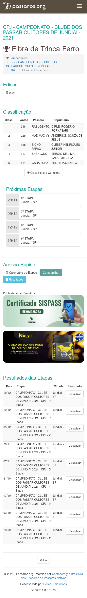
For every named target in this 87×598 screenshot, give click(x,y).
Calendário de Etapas (22, 272)
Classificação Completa (45, 173)
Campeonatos (18, 58)
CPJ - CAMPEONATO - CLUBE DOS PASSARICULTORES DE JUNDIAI (31, 64)
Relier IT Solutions (55, 584)
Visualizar (75, 394)
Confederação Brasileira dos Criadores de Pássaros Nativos (52, 576)
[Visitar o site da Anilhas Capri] (43, 311)
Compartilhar (51, 272)
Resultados (15, 279)
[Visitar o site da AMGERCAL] (43, 347)
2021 (14, 70)
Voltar (43, 560)
